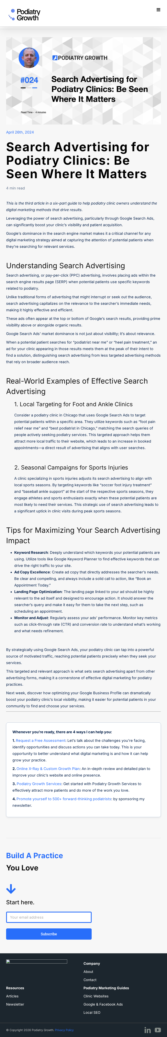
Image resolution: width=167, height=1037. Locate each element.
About (88, 972)
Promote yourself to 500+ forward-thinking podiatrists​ (63, 799)
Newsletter (15, 1004)
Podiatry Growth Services (39, 784)
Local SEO (92, 1012)
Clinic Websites (96, 996)
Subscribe (49, 934)
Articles (12, 996)
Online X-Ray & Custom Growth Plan (48, 769)
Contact (90, 980)
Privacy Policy (64, 1030)
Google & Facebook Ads (103, 1004)
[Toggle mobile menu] (159, 10)
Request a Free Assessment (40, 740)
